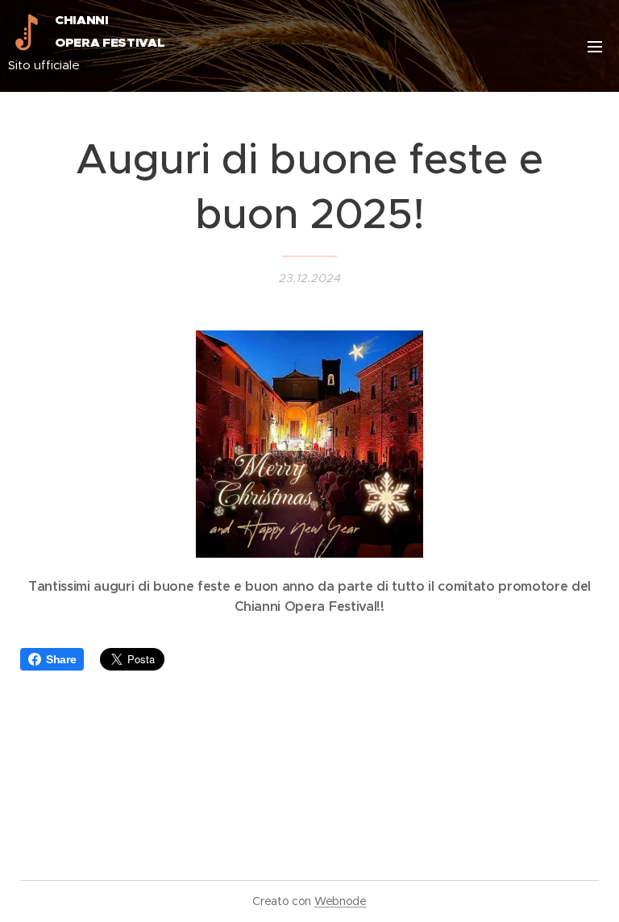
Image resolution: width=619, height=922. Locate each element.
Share (61, 659)
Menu (595, 46)
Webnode (340, 901)
